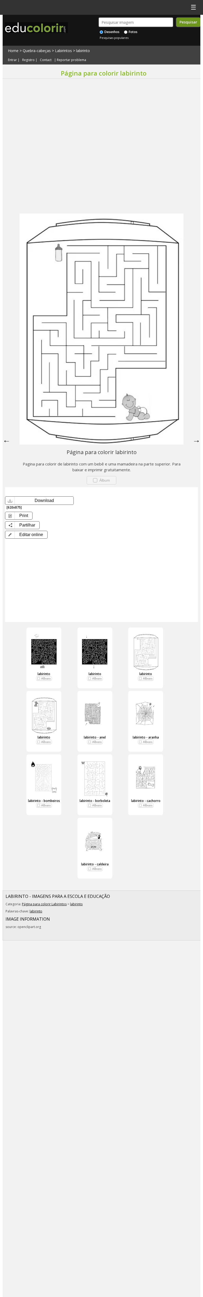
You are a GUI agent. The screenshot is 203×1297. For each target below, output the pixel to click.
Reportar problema (71, 60)
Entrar (12, 60)
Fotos (132, 32)
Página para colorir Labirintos (44, 904)
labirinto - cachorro (145, 800)
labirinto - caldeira (95, 864)
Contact (46, 60)
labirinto (83, 50)
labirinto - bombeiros (44, 800)
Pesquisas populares (114, 38)
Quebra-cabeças (37, 50)
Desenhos (111, 32)
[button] (26, 535)
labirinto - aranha (146, 737)
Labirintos (63, 50)
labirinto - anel (95, 737)
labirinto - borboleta (95, 800)
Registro (28, 60)
